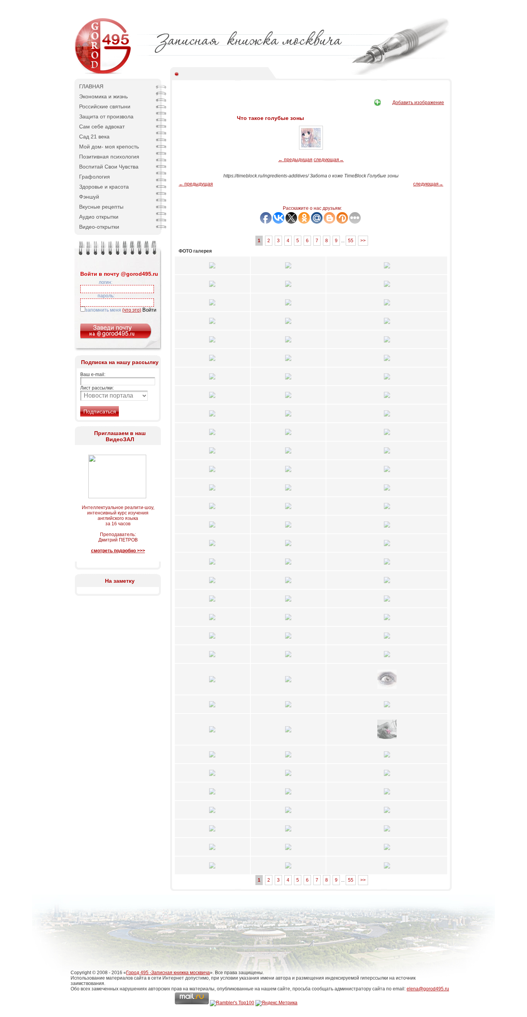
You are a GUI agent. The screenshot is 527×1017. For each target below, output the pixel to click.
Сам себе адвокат (102, 126)
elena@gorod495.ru (428, 989)
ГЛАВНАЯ (91, 86)
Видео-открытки (99, 227)
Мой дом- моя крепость (109, 146)
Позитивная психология (109, 156)
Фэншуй (89, 197)
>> (363, 240)
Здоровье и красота (104, 187)
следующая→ (329, 159)
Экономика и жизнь (103, 96)
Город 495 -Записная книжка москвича (168, 972)
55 (350, 240)
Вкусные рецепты (101, 207)
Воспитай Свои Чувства (109, 167)
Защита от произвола (106, 116)
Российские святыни (104, 106)
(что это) (131, 310)
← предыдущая (295, 159)
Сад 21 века (94, 136)
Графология (94, 177)
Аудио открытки (98, 217)
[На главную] (103, 73)
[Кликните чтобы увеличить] (212, 270)
